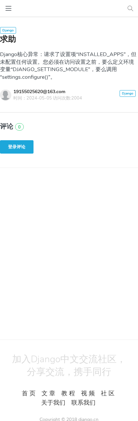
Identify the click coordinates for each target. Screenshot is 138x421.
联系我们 (83, 403)
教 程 (68, 393)
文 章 (48, 393)
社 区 (108, 393)
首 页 (29, 393)
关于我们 (53, 403)
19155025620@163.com (39, 91)
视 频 (88, 393)
